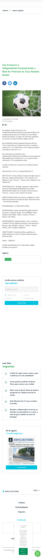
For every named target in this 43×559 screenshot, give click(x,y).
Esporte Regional (17, 10)
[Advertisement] (21, 38)
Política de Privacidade (23, 544)
